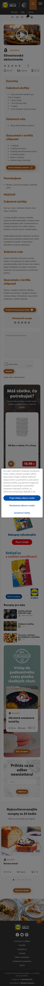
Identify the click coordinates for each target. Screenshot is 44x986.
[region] (22, 493)
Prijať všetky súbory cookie (22, 498)
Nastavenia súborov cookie (22, 505)
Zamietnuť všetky (22, 512)
